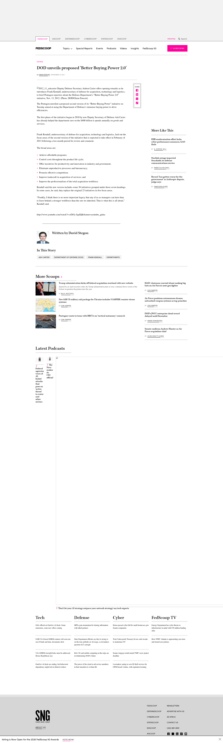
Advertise (171, 39)
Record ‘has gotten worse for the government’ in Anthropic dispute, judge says (167, 179)
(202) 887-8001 (173, 728)
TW (172, 733)
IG (181, 733)
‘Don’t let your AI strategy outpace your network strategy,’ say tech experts (93, 608)
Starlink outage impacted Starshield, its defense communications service (163, 161)
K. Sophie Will (160, 149)
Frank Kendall (95, 257)
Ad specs (171, 717)
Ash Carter (44, 257)
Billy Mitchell (67, 293)
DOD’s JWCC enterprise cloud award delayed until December (162, 315)
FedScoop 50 (149, 48)
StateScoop (107, 39)
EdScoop (121, 39)
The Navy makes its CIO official (50, 371)
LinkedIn (177, 733)
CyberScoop (90, 39)
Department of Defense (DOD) (68, 257)
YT (185, 733)
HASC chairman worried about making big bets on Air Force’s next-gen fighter (165, 284)
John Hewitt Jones (156, 336)
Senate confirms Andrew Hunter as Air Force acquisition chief (163, 330)
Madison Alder (161, 186)
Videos (123, 48)
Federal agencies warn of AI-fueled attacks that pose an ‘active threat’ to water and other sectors (40, 385)
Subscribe (178, 48)
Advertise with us (175, 711)
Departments (113, 257)
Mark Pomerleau (155, 321)
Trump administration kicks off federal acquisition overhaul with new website (96, 283)
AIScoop (56, 39)
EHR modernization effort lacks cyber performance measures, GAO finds (168, 142)
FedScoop (43, 39)
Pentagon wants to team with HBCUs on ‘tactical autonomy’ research (92, 315)
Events (99, 48)
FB (168, 733)
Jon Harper (66, 306)
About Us (41, 727)
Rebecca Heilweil (162, 168)
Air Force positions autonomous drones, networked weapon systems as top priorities (166, 299)
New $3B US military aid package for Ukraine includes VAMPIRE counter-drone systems (97, 300)
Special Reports (84, 48)
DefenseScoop (72, 39)
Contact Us (172, 722)
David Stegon (44, 75)
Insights (135, 48)
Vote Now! (68, 739)
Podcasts (111, 48)
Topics (66, 48)
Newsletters (173, 705)
